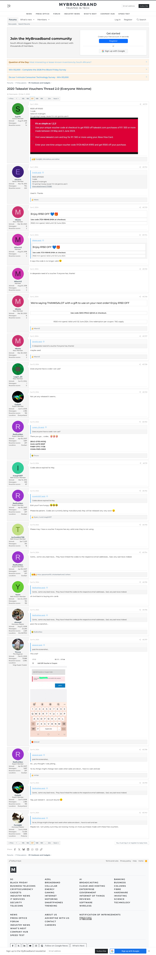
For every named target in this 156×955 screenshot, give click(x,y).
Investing (120, 896)
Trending (51, 906)
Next (55, 98)
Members (42, 19)
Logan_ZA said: (38, 427)
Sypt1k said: (36, 172)
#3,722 (144, 167)
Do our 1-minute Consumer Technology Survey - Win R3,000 (39, 77)
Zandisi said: (37, 341)
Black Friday (19, 882)
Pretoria (24, 836)
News (29, 14)
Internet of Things (92, 896)
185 (23, 98)
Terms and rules (112, 861)
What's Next (90, 14)
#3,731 (145, 463)
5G (11, 879)
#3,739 (144, 783)
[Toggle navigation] (9, 6)
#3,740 (144, 813)
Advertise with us (57, 918)
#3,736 (144, 610)
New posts (12, 24)
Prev (12, 98)
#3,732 (144, 491)
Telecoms (16, 906)
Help (135, 861)
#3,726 (144, 296)
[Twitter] (18, 945)
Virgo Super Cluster (20, 665)
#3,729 (144, 392)
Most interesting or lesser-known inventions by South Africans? (60, 62)
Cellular (51, 886)
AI (80, 879)
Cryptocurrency (21, 889)
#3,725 (144, 269)
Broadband (52, 882)
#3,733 (144, 525)
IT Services (17, 899)
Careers (50, 925)
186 (27, 98)
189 (41, 98)
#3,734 (144, 552)
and (43, 517)
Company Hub (108, 14)
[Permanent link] (59, 214)
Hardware (121, 892)
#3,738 (144, 749)
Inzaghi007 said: (38, 496)
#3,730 (144, 422)
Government (87, 892)
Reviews (84, 899)
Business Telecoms (22, 886)
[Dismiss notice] (146, 62)
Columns (120, 886)
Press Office (42, 14)
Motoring (51, 899)
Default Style (16, 861)
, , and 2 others (53, 574)
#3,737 (144, 639)
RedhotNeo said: (38, 588)
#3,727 (144, 336)
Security (16, 902)
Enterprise (86, 889)
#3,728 (144, 364)
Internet (51, 896)
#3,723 (144, 207)
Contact (50, 921)
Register (113, 41)
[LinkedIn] (24, 945)
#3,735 (144, 582)
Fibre (117, 889)
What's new (26, 19)
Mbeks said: (36, 240)
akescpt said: (37, 645)
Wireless (85, 906)
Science (119, 899)
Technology (122, 902)
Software (86, 902)
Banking (119, 879)
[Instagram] (36, 945)
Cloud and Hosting (92, 886)
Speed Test (124, 14)
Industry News (72, 14)
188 (37, 98)
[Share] (140, 104)
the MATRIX (22, 633)
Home (140, 861)
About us (51, 915)
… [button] (19, 98)
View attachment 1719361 (42, 186)
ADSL (48, 879)
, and (47, 159)
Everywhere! (22, 415)
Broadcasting (88, 882)
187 (32, 98)
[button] (34, 19)
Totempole (13, 94)
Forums (13, 19)
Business (120, 882)
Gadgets (15, 892)
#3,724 (144, 235)
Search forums (24, 24)
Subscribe (144, 6)
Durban (24, 445)
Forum (56, 14)
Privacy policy (125, 861)
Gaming (49, 892)
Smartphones (54, 902)
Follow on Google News (56, 946)
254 (49, 98)
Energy (50, 889)
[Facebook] (12, 945)
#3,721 (145, 104)
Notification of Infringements (100, 915)
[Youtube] (30, 945)
